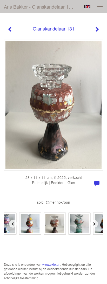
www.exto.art (51, 264)
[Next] (94, 224)
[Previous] (13, 224)
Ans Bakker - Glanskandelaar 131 (39, 6)
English (87, 6)
